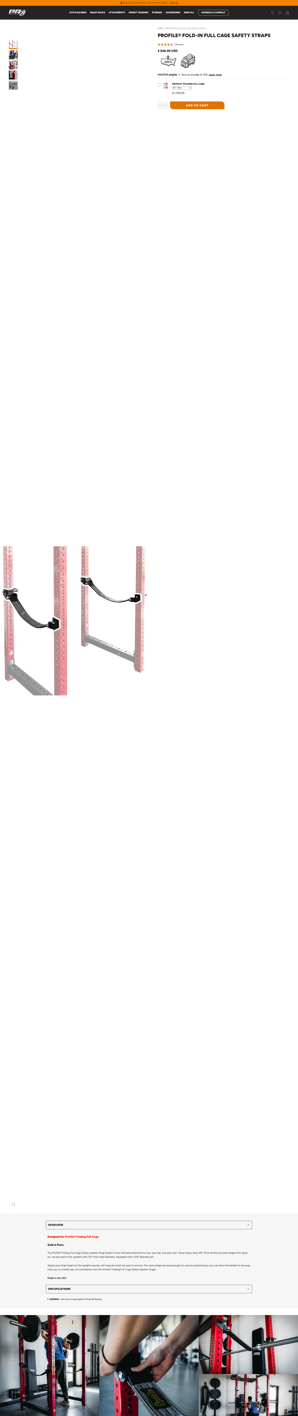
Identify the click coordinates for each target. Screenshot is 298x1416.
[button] (272, 13)
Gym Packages (77, 12)
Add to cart (197, 105)
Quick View (165, 89)
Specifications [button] (59, 1289)
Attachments (117, 12)
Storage (157, 12)
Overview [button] (55, 1225)
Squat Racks (97, 12)
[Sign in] (280, 13)
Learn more (215, 74)
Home (160, 28)
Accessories (173, 12)
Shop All (189, 12)
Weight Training (138, 12)
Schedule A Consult (213, 12)
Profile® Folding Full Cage (188, 84)
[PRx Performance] (17, 13)
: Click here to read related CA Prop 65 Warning (76, 1299)
